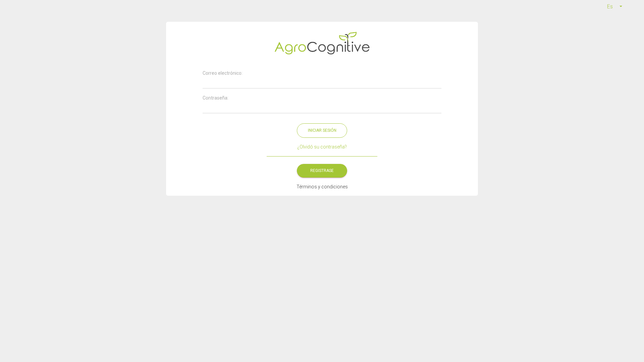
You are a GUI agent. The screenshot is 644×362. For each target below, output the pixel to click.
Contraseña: (215, 98)
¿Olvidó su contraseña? (322, 146)
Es (610, 6)
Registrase (322, 170)
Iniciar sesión (322, 130)
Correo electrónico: (223, 73)
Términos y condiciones (322, 186)
